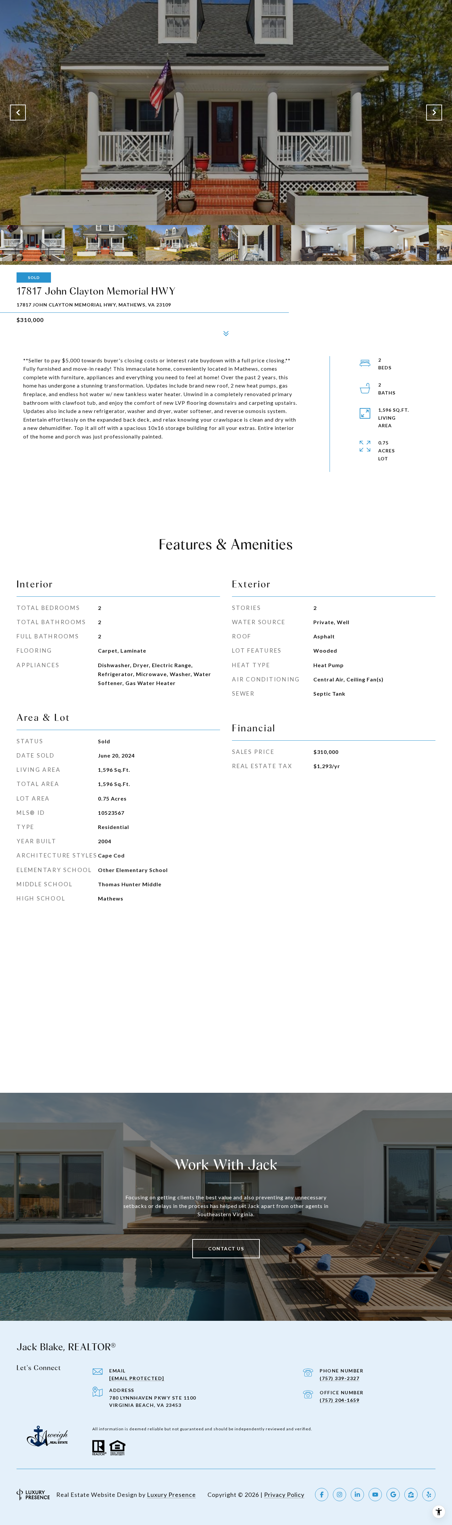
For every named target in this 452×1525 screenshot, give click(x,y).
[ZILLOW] (411, 1494)
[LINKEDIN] (357, 1494)
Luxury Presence (171, 1494)
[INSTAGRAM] (339, 1494)
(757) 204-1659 (339, 1400)
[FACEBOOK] (321, 1494)
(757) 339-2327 (339, 1378)
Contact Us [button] (226, 1248)
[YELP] (428, 1494)
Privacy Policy (284, 1494)
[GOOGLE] (393, 1494)
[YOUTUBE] (375, 1494)
